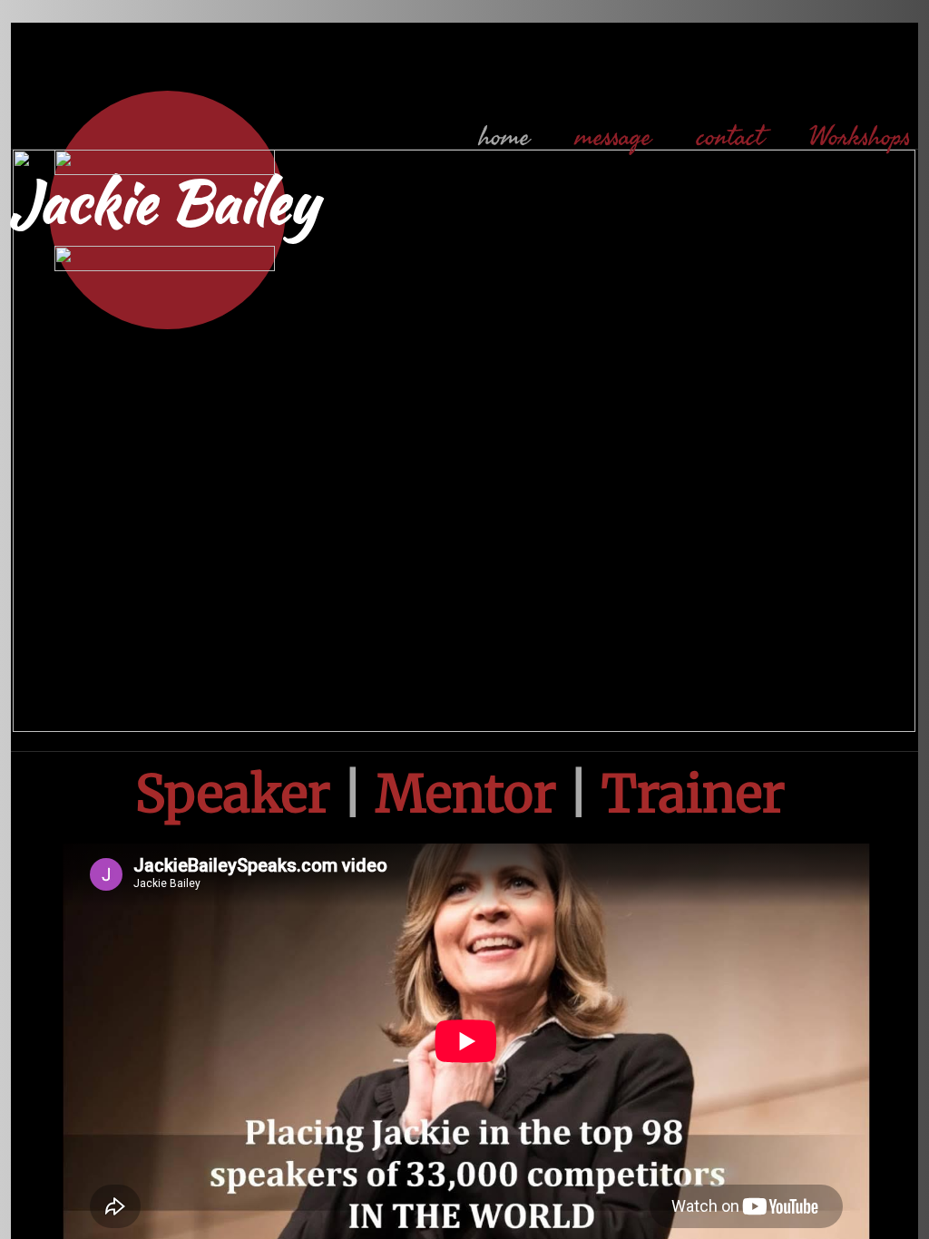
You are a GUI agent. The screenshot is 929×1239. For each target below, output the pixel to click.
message (613, 137)
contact (730, 137)
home (504, 137)
